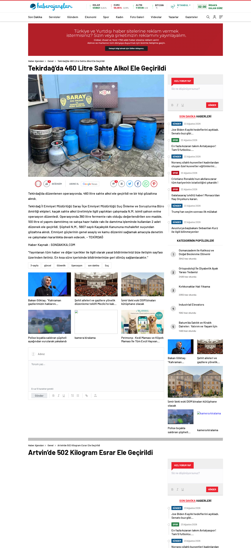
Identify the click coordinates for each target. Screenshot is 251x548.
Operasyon (76, 265)
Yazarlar (173, 17)
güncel (47, 265)
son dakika (93, 265)
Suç (107, 265)
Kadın (119, 17)
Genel (50, 61)
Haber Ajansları (36, 61)
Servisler (54, 17)
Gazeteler (191, 17)
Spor (106, 17)
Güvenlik (61, 265)
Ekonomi (90, 17)
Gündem (72, 17)
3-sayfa (34, 265)
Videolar (156, 17)
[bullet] (77, 395)
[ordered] (72, 395)
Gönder (39, 395)
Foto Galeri (137, 17)
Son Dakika (35, 17)
